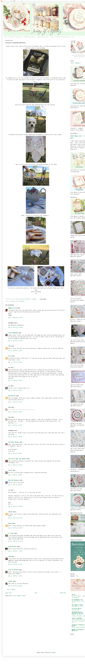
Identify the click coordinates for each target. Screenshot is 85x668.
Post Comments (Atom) (20, 595)
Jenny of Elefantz (13, 569)
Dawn (9, 407)
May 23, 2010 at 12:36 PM (15, 327)
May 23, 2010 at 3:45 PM (15, 380)
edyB (9, 556)
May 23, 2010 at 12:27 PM (15, 317)
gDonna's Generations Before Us (78, 630)
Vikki (17, 46)
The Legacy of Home (77, 604)
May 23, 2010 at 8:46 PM (15, 484)
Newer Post (9, 592)
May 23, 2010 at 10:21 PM (15, 518)
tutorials (51, 36)
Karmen (10, 523)
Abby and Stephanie (13, 480)
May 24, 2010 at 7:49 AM (15, 576)
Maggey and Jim (12, 308)
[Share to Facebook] (44, 299)
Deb (9, 367)
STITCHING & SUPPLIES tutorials (62, 36)
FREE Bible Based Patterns (29, 36)
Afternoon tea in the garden (17, 301)
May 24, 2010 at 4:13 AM (15, 564)
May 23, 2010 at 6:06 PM (15, 453)
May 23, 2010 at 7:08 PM (15, 474)
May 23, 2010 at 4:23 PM (15, 425)
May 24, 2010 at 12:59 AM (15, 541)
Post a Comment (11, 589)
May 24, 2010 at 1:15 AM (15, 551)
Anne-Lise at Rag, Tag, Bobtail (17, 458)
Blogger (54, 652)
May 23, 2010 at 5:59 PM (15, 436)
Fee (9, 385)
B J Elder (11, 533)
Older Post (63, 592)
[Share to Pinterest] (45, 299)
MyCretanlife (11, 395)
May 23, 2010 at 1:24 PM (15, 350)
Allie (9, 356)
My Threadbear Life (77, 599)
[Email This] (40, 299)
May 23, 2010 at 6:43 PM (15, 465)
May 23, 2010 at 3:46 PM (15, 390)
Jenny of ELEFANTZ (77, 618)
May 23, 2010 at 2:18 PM (15, 362)
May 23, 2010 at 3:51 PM (15, 402)
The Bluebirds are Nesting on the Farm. (78, 612)
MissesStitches (12, 546)
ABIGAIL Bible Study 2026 (42, 36)
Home (5, 36)
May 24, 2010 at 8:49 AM (15, 585)
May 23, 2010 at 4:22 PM (15, 411)
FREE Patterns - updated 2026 (15, 36)
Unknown (10, 511)
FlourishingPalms (13, 332)
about (73, 36)
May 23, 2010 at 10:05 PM (15, 506)
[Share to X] (43, 299)
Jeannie (10, 581)
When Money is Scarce (78, 606)
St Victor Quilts (76, 608)
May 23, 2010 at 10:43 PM (15, 528)
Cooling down (75, 609)
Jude (9, 346)
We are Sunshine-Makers (78, 627)
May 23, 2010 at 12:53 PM (15, 340)
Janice (10, 470)
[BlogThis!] (41, 299)
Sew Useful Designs (13, 442)
